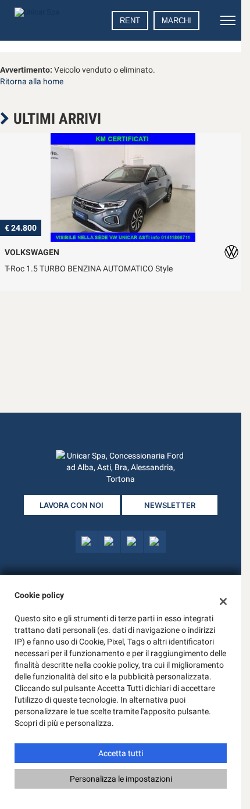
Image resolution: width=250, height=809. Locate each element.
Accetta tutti (120, 753)
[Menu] (227, 20)
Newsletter (169, 505)
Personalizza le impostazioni (121, 778)
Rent (130, 20)
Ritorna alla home (31, 81)
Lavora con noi (71, 505)
